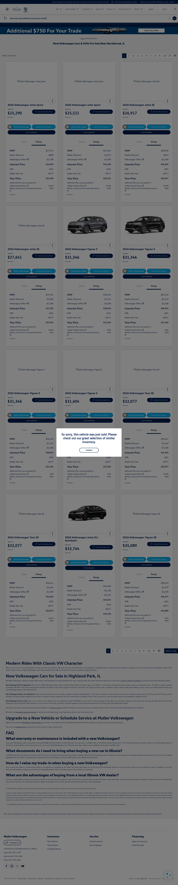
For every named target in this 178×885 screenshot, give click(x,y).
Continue (89, 450)
